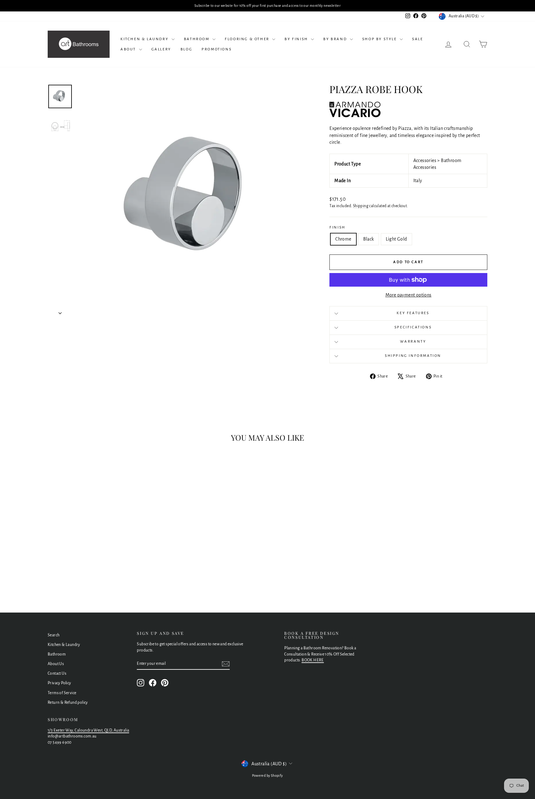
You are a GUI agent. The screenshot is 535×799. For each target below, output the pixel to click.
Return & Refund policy (68, 702)
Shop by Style (380, 39)
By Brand (335, 39)
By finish (297, 39)
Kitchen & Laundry (145, 39)
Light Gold (396, 239)
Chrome (343, 239)
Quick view (100, 555)
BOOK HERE (313, 660)
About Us (56, 664)
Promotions (217, 49)
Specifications (413, 327)
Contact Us (57, 673)
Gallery (161, 49)
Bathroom (197, 39)
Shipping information (413, 356)
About (128, 49)
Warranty (413, 342)
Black (368, 239)
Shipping (360, 206)
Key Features (413, 313)
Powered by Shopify (267, 775)
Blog (186, 49)
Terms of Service (62, 693)
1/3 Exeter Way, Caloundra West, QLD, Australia (88, 730)
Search (53, 635)
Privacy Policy (59, 683)
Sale (417, 39)
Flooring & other (248, 39)
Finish (337, 227)
